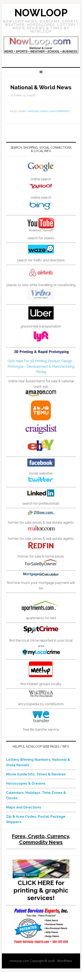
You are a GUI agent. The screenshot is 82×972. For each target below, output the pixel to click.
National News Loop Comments (49, 111)
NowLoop (40, 13)
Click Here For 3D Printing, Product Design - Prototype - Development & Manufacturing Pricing (41, 366)
